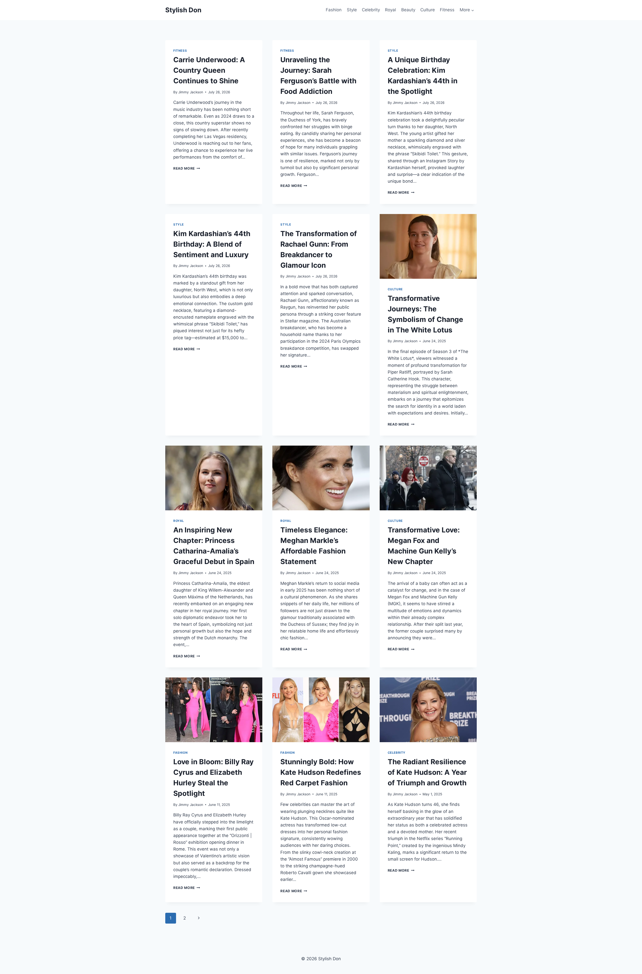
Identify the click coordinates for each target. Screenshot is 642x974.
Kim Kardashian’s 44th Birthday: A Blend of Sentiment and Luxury (211, 244)
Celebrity (371, 9)
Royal (390, 9)
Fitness (447, 9)
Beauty (408, 9)
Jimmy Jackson (190, 92)
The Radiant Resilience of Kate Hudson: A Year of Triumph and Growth (427, 772)
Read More (186, 168)
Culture (427, 9)
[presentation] (428, 246)
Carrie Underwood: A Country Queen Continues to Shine (209, 70)
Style (352, 9)
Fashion (334, 9)
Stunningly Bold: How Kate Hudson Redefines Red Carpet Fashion (320, 772)
